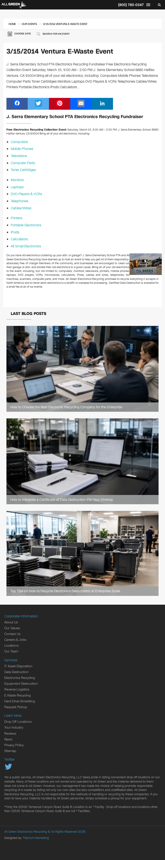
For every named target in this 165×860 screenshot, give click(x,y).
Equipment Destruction (21, 683)
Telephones (19, 201)
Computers (19, 141)
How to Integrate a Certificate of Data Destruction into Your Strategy (61, 499)
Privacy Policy (14, 745)
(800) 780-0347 (131, 4)
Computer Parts (23, 162)
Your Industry (13, 727)
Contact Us (12, 634)
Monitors (17, 179)
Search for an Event (56, 33)
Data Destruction (16, 672)
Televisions (19, 155)
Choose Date (22, 33)
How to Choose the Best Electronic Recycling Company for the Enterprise (66, 407)
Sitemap (10, 751)
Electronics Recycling (19, 677)
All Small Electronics (26, 246)
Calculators (19, 239)
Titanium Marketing (36, 838)
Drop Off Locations (18, 721)
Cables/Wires (21, 208)
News (8, 739)
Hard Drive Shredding (19, 701)
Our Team (11, 651)
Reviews (10, 733)
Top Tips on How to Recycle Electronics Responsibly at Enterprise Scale (65, 591)
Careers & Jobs (15, 639)
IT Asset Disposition (18, 666)
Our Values (12, 628)
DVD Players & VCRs (26, 193)
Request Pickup (15, 707)
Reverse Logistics (16, 689)
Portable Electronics (26, 225)
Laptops (17, 187)
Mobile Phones (22, 148)
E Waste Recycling (17, 695)
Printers (16, 218)
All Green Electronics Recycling (25, 832)
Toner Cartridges (23, 169)
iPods (15, 232)
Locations (11, 645)
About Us (11, 622)
